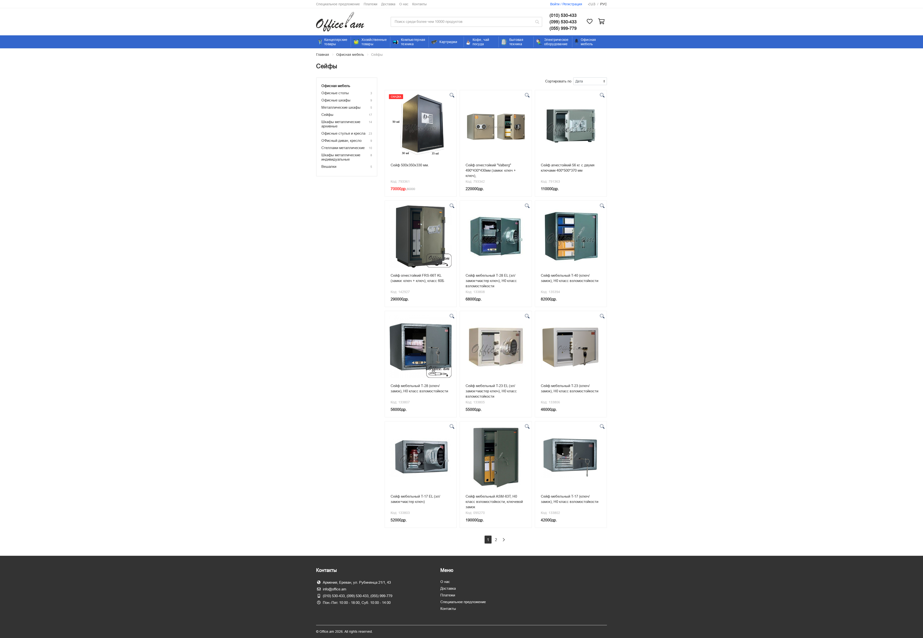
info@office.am (334, 589)
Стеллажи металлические (343, 148)
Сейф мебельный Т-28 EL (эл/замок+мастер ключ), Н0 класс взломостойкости (491, 280)
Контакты (419, 4)
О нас (403, 4)
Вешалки (328, 166)
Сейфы (327, 115)
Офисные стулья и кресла (343, 133)
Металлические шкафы (341, 107)
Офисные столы (335, 93)
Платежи (370, 4)
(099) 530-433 (563, 21)
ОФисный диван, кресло (341, 140)
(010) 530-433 (563, 15)
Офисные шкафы (335, 100)
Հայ (591, 4)
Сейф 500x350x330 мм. (410, 165)
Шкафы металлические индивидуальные (340, 157)
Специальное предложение (338, 4)
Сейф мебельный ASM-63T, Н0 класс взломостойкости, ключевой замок (494, 501)
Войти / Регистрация (566, 4)
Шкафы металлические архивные (340, 124)
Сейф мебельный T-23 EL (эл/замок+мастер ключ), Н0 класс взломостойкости (491, 391)
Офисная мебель (350, 54)
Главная (322, 54)
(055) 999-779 (563, 28)
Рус (603, 4)
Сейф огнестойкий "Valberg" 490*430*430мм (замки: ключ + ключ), (491, 170)
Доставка (388, 4)
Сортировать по (558, 81)
